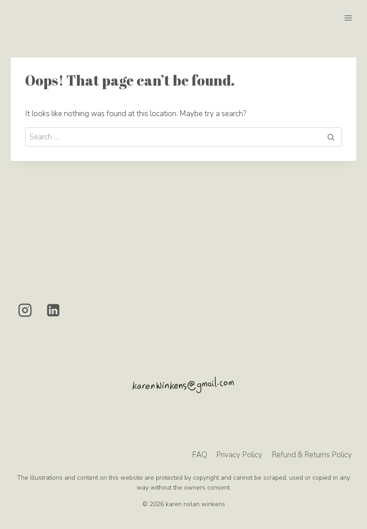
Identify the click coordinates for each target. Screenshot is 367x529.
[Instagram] (25, 310)
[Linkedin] (53, 310)
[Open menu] (348, 18)
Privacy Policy (239, 455)
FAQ (199, 455)
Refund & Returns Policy (312, 455)
